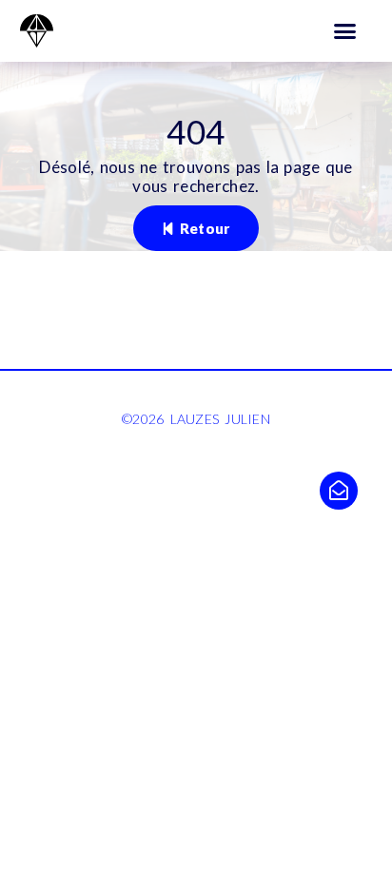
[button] (345, 31)
